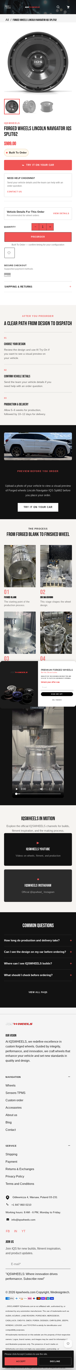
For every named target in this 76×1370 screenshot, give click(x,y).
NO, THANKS (57, 700)
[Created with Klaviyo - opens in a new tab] (38, 708)
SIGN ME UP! (57, 694)
